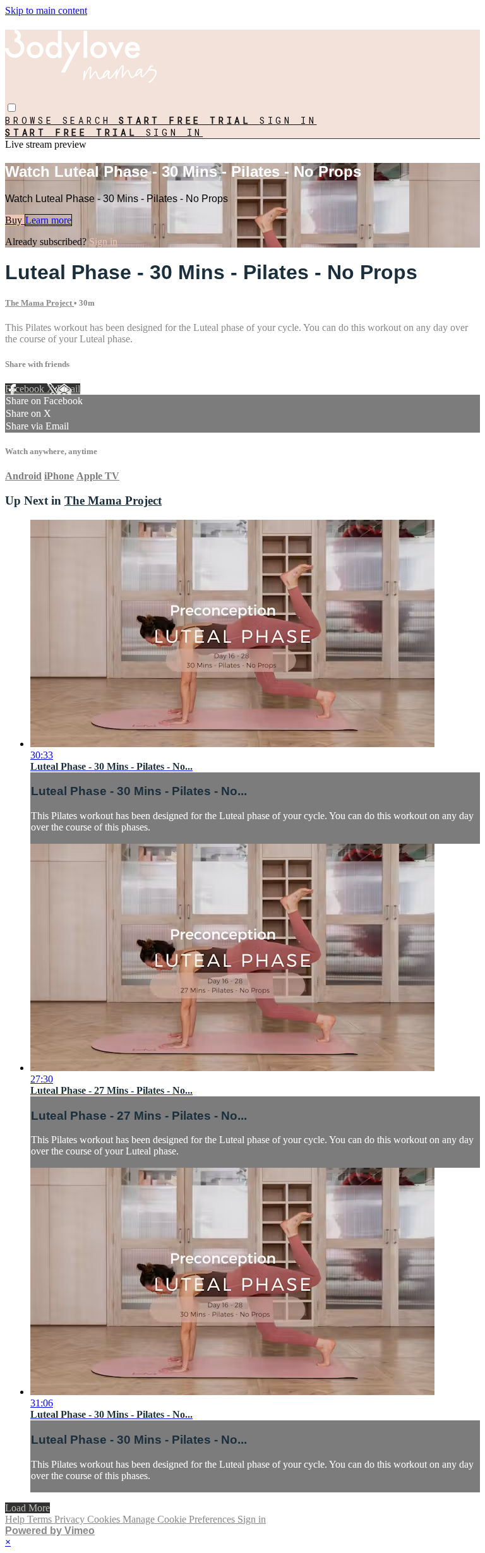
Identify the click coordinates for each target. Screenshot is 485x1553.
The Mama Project (39, 303)
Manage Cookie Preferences (180, 1519)
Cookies (105, 1519)
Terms (40, 1519)
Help (16, 1519)
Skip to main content (46, 10)
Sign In (174, 132)
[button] (12, 108)
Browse (34, 120)
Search (91, 120)
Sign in (288, 120)
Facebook (26, 388)
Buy (15, 220)
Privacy (70, 1519)
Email (68, 388)
